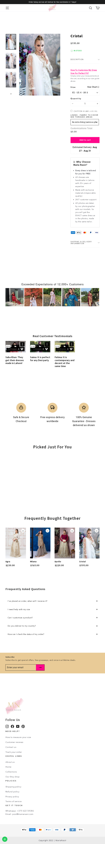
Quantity (76, 98)
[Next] (95, 297)
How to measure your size (18, 737)
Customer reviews (14, 742)
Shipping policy (13, 786)
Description (77, 59)
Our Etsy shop (12, 776)
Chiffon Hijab (85, 111)
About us (10, 762)
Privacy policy (12, 796)
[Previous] (9, 297)
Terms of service (13, 801)
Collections (11, 772)
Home (8, 767)
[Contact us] (4, 839)
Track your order (13, 752)
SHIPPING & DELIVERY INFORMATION (81, 242)
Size (73, 87)
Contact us (10, 747)
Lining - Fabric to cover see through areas (84, 116)
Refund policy (12, 791)
